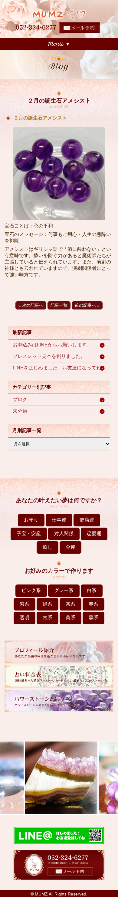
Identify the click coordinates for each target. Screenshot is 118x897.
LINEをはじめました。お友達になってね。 (59, 367)
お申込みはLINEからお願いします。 (52, 344)
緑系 (47, 604)
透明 (24, 617)
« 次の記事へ (30, 305)
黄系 (70, 617)
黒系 (93, 617)
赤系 (93, 604)
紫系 (24, 604)
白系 (92, 590)
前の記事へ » (87, 305)
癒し (47, 547)
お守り (31, 519)
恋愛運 (94, 533)
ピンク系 (31, 590)
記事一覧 (59, 305)
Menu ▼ (59, 44)
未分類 (20, 411)
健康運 (87, 519)
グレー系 (64, 590)
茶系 (70, 604)
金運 (70, 547)
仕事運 (59, 519)
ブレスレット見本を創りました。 (49, 356)
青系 (47, 617)
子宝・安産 (29, 533)
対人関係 (64, 533)
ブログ (20, 399)
